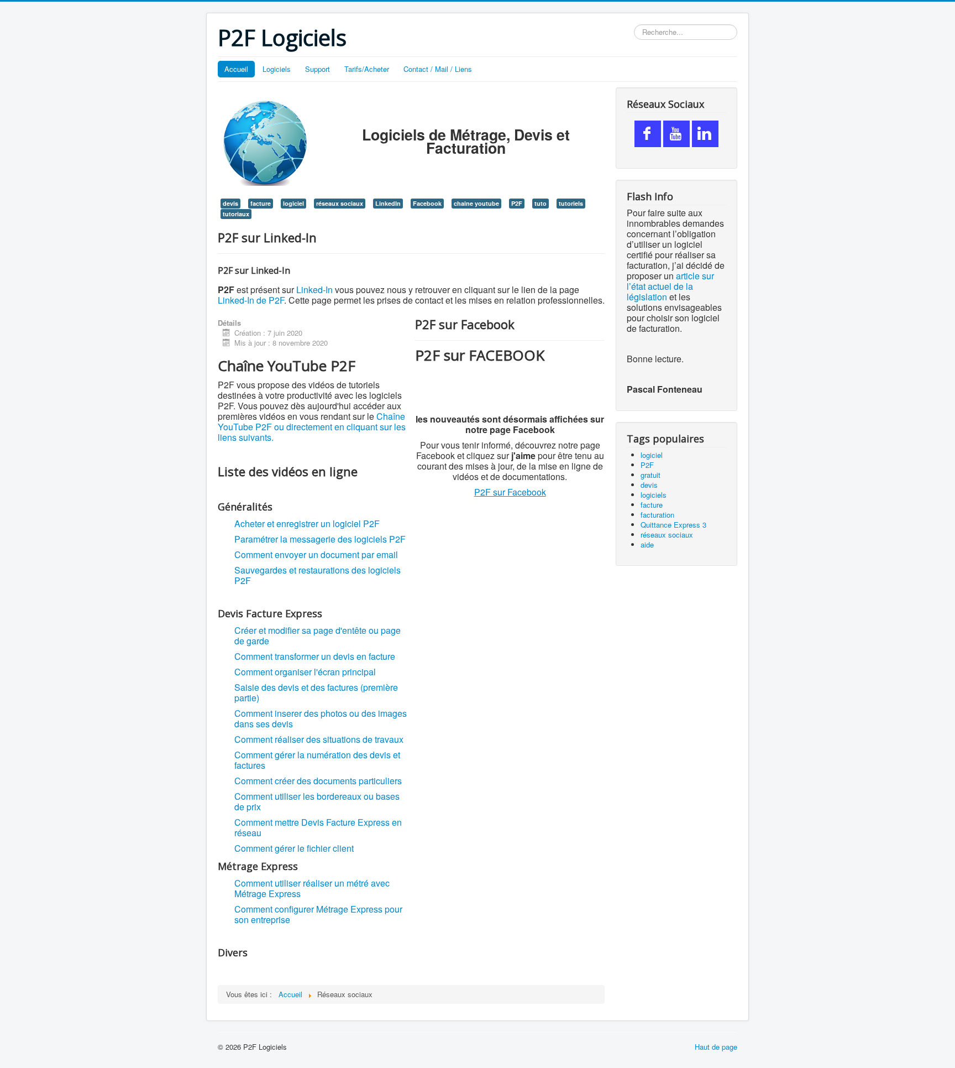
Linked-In (314, 289)
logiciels (654, 494)
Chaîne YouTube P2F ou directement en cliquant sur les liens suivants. (312, 427)
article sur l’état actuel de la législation (670, 286)
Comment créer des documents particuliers (318, 780)
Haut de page (716, 1046)
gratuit (650, 475)
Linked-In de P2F (251, 300)
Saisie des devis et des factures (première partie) (316, 692)
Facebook (427, 203)
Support (317, 69)
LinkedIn (388, 203)
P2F (516, 203)
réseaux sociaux (339, 203)
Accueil (236, 69)
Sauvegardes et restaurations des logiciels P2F (317, 575)
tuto (540, 203)
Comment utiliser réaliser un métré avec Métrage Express (312, 888)
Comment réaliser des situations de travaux (318, 739)
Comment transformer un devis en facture (314, 656)
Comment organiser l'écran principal (305, 671)
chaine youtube (476, 203)
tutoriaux (236, 214)
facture (260, 203)
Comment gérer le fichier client (294, 848)
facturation (657, 514)
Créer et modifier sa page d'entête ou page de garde (317, 635)
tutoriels (571, 203)
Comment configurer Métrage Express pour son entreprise (318, 914)
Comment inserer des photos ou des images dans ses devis (320, 718)
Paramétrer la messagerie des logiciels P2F (320, 539)
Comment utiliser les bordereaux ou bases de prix (317, 801)
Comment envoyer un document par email (316, 554)
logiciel (293, 203)
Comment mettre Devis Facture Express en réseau (318, 827)
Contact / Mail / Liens (437, 69)
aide (647, 544)
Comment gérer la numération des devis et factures (317, 760)
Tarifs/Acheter (366, 69)
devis (230, 203)
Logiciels (277, 69)
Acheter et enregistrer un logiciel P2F (307, 523)
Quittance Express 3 (673, 524)
